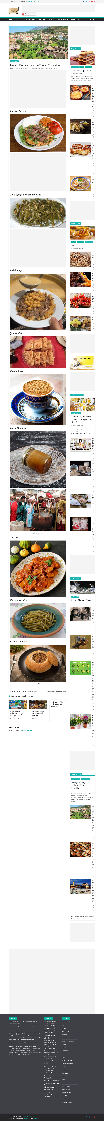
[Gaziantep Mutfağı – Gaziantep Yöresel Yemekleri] (38, 701)
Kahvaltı (73, 241)
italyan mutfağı (53, 1042)
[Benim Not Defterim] (10, 19)
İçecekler (64, 1044)
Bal (72, 245)
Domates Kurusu (93, 299)
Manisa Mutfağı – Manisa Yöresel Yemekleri (93, 818)
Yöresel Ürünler (89, 241)
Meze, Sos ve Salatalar (67, 1054)
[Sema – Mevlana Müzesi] (82, 587)
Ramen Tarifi (93, 181)
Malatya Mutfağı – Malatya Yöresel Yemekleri (57, 704)
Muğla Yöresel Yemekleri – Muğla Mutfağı (16, 714)
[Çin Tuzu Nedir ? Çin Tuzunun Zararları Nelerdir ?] (80, 535)
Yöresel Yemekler (63, 19)
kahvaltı (45, 1044)
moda (57, 1052)
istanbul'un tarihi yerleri (49, 1040)
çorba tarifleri (48, 1094)
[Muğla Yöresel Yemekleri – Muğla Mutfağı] (18, 701)
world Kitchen (48, 1080)
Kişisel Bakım (41, 19)
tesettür (56, 1073)
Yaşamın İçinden (75, 596)
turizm (46, 1075)
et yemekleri (49, 1028)
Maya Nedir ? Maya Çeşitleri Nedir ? (93, 472)
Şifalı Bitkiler (65, 1073)
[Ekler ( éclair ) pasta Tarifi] (82, 58)
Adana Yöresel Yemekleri (35, 68)
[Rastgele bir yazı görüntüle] (93, 19)
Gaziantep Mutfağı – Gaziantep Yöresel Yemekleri (38, 714)
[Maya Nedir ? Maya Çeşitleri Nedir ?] (80, 477)
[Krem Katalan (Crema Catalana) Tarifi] (80, 101)
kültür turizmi (50, 1046)
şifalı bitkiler (47, 1096)
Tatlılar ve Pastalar (48, 1070)
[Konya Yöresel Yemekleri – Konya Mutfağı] (80, 896)
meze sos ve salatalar (49, 1052)
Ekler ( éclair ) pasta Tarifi (82, 70)
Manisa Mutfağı (44, 68)
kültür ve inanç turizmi (50, 1048)
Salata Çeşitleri (47, 1060)
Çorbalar (64, 1028)
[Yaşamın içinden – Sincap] (80, 647)
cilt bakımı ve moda (54, 1023)
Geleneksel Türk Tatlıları (48, 1032)
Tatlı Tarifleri (49, 1073)
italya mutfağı (47, 1042)
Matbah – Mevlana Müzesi (93, 614)
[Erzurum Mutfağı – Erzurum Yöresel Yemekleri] (80, 860)
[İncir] (80, 324)
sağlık (46, 1063)
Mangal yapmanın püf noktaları (50, 1050)
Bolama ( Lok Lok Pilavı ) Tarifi (34, 1)
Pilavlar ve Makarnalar (50, 1057)
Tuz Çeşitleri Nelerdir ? (93, 500)
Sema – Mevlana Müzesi (81, 600)
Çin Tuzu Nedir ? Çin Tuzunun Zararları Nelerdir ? (93, 530)
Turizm (15, 19)
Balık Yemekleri (66, 1021)
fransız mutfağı (47, 1030)
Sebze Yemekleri (66, 1070)
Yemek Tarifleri (74, 19)
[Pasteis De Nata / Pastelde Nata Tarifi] (80, 158)
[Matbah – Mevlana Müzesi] (80, 620)
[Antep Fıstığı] (80, 261)
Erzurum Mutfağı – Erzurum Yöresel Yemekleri (23, 691)
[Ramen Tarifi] (80, 187)
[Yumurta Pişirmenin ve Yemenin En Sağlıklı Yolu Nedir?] (82, 404)
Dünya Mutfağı (75, 67)
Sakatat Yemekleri (48, 1059)
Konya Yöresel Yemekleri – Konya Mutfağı (93, 891)
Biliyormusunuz (30, 19)
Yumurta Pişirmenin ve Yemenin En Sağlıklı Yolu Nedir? (81, 419)
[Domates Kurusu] (80, 304)
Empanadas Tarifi (93, 125)
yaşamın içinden (56, 1080)
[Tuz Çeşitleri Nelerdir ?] (80, 505)
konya (45, 1046)
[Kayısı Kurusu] (80, 282)
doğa (45, 1025)
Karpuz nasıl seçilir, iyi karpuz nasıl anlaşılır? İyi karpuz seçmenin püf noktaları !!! (93, 682)
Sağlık (22, 19)
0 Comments (25, 68)
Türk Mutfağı (51, 19)
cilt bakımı (46, 1023)
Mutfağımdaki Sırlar (76, 413)
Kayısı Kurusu (93, 277)
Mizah (63, 1057)
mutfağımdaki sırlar (48, 1054)
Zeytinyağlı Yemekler (50, 1092)
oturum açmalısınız (27, 730)
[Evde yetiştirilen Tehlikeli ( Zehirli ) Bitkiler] (80, 731)
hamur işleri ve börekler (49, 1036)
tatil (53, 1068)
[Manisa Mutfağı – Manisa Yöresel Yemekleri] (80, 823)
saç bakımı (53, 1060)
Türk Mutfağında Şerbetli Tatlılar (56, 691)
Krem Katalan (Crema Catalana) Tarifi (93, 96)
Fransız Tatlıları (54, 1030)
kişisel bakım (52, 1044)
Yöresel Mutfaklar (76, 779)
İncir (93, 318)
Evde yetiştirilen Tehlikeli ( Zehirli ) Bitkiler (93, 726)
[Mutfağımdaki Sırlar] (80, 449)
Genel (63, 1038)
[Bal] (82, 233)
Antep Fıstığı (93, 256)
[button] (80, 19)
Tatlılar (81, 67)
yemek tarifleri (51, 1083)
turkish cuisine (51, 1075)
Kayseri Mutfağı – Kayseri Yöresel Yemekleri (82, 916)
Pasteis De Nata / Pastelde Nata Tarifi (93, 152)
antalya (55, 1021)
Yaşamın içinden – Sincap (93, 642)
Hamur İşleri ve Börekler (68, 1041)
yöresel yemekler (50, 1087)
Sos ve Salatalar (48, 1068)
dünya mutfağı (51, 1025)
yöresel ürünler (48, 1089)
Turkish (27, 14)
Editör (12, 68)
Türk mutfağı (48, 1078)
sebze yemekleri (50, 1066)
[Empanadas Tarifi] (80, 130)
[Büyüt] (64, 116)
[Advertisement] (58, 8)
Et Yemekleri (65, 1034)
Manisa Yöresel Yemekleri (54, 68)
